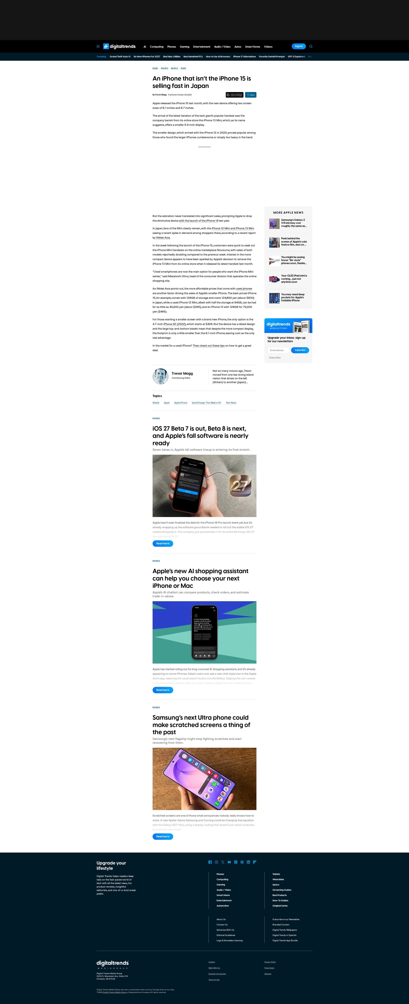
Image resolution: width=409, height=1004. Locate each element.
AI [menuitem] (145, 47)
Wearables (278, 879)
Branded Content (281, 924)
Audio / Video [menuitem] (222, 47)
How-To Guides (280, 900)
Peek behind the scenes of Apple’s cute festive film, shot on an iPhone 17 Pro (294, 243)
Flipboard (254, 862)
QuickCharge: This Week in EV (206, 402)
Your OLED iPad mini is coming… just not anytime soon (294, 279)
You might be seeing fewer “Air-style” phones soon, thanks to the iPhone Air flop (293, 261)
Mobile (156, 402)
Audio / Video (224, 890)
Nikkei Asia (163, 237)
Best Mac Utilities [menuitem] (171, 56)
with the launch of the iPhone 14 (198, 220)
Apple (167, 402)
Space (276, 884)
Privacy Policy (275, 357)
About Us (221, 919)
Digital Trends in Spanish (285, 935)
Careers (211, 962)
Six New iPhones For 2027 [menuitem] (147, 56)
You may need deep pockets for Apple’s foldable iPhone (293, 297)
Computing (222, 879)
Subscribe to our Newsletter (286, 919)
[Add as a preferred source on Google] (234, 95)
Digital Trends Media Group (114, 992)
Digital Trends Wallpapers (285, 929)
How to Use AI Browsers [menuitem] (218, 56)
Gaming (221, 884)
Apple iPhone (180, 402)
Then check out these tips (209, 345)
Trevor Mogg (161, 94)
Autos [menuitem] (238, 47)
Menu (98, 46)
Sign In (299, 46)
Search (311, 46)
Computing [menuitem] (156, 47)
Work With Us (214, 968)
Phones (220, 874)
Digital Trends (113, 51)
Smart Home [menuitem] (252, 47)
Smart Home (223, 895)
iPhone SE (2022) (174, 324)
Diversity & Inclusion (217, 974)
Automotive (223, 905)
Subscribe (300, 350)
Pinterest (242, 862)
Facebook (210, 862)
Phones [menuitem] (171, 47)
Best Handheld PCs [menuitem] (193, 56)
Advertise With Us (225, 929)
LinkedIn (248, 862)
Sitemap (267, 974)
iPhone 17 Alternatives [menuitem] (244, 56)
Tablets (276, 874)
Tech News (231, 402)
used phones (244, 288)
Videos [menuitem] (268, 47)
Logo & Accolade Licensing (230, 940)
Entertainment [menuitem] (201, 47)
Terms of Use (214, 979)
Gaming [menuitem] (184, 47)
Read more (162, 543)
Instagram (216, 862)
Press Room (269, 968)
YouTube (229, 862)
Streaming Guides (282, 890)
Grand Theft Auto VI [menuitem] (120, 56)
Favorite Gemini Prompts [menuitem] (272, 56)
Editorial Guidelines (226, 935)
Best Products (280, 895)
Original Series (280, 905)
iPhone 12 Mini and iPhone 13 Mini (233, 228)
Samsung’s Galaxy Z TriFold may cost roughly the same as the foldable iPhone (293, 224)
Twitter (222, 862)
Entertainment (224, 900)
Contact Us (222, 924)
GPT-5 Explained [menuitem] (296, 56)
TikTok (235, 862)
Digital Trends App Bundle (285, 940)
